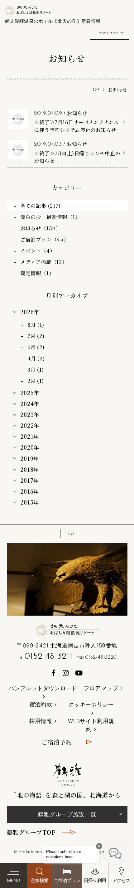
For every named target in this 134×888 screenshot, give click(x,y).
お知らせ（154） (40, 228)
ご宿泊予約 (56, 742)
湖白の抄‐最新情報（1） (50, 217)
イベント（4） (37, 250)
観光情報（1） (37, 273)
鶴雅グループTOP (31, 832)
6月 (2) (36, 347)
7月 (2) (36, 335)
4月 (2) (36, 358)
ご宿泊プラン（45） (44, 239)
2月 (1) (35, 380)
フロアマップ (101, 688)
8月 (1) (35, 324)
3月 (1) (35, 369)
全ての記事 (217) (40, 205)
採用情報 (40, 721)
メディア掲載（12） (43, 262)
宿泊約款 (40, 704)
